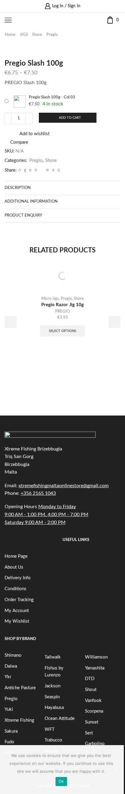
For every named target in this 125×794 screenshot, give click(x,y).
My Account (17, 610)
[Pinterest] (36, 170)
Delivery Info (18, 578)
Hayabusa (54, 707)
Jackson (52, 686)
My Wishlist (17, 621)
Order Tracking (19, 599)
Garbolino (95, 743)
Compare (19, 142)
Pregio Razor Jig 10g (62, 305)
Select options (62, 331)
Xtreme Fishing (19, 720)
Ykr (8, 677)
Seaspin (52, 697)
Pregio (52, 35)
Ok (61, 781)
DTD (89, 678)
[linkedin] (47, 170)
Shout (90, 689)
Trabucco (53, 740)
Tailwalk (53, 657)
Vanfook (93, 700)
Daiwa (11, 666)
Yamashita (94, 668)
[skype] (58, 170)
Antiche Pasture (20, 688)
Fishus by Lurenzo (54, 672)
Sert (89, 733)
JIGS (24, 35)
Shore (37, 35)
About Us (14, 567)
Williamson (96, 657)
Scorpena (94, 711)
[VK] (30, 170)
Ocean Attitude (60, 718)
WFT (50, 729)
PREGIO (62, 311)
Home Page (16, 556)
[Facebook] (25, 170)
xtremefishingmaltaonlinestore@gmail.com (64, 485)
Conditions (15, 589)
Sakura (11, 731)
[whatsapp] (53, 170)
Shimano (13, 655)
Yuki (9, 709)
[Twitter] (19, 170)
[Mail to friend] (42, 170)
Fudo (9, 742)
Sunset (91, 722)
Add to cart (70, 117)
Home (10, 35)
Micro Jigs (50, 299)
